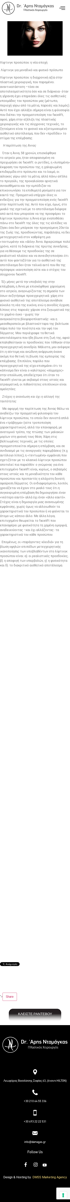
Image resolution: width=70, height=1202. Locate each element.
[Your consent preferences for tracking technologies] (63, 1195)
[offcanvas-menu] (62, 8)
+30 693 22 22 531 (35, 1121)
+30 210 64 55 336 (35, 1101)
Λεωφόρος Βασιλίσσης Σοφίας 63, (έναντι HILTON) (35, 1081)
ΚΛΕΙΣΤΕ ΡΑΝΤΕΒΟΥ (35, 1014)
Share (10, 996)
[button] (35, 1061)
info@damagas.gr (35, 1142)
